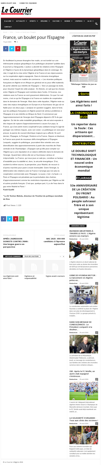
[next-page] (63, 256)
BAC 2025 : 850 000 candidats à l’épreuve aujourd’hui (54, 241)
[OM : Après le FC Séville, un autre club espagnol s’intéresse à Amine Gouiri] (83, 391)
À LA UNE (7, 21)
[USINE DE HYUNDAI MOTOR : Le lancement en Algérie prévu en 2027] (83, 295)
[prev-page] (60, 256)
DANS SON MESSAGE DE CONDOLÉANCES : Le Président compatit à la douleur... (80, 326)
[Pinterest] (18, 48)
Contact (8, 27)
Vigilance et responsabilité (30, 277)
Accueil (5, 32)
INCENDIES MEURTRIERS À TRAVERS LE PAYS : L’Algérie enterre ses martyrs (82, 233)
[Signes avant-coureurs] (55, 267)
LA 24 (89, 21)
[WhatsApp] (24, 48)
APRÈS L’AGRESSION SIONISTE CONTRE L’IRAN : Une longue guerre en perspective (16, 242)
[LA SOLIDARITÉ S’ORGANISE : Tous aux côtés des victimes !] (83, 435)
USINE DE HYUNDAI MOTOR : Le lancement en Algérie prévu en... (82, 278)
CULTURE (55, 21)
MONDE (67, 21)
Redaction (73, 239)
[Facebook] (5, 48)
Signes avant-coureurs (55, 276)
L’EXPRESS (78, 21)
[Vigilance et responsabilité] (34, 267)
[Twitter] (11, 48)
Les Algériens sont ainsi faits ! (10, 277)
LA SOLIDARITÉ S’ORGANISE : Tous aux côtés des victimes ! (83, 419)
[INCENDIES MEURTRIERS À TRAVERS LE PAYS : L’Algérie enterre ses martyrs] (83, 250)
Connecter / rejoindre (28, 3)
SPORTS (33, 21)
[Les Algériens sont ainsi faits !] (12, 267)
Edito (11, 32)
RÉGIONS (44, 21)
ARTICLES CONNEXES (13, 256)
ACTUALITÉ (20, 21)
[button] (96, 24)
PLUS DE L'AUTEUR (32, 256)
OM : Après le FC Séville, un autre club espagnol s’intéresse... (82, 373)
